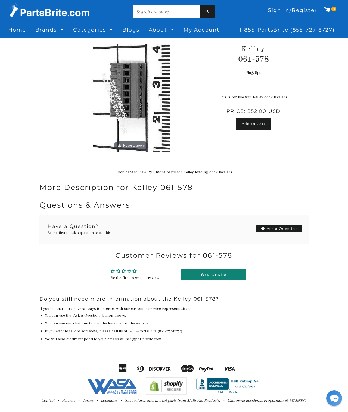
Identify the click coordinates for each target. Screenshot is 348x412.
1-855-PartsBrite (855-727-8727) (287, 30)
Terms (88, 400)
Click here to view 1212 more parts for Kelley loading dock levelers (174, 172)
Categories (90, 30)
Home (17, 30)
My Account (202, 30)
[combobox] (166, 11)
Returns (68, 400)
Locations (109, 400)
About (159, 30)
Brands (47, 30)
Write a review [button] (213, 274)
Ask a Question (282, 228)
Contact (47, 400)
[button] (334, 398)
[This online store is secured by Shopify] (166, 393)
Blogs (130, 30)
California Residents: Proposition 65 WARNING (267, 400)
